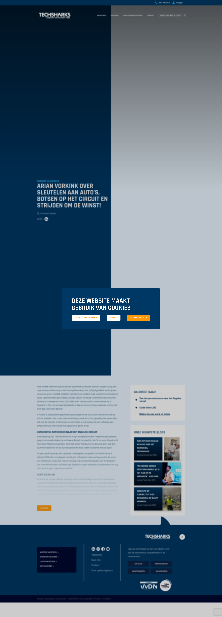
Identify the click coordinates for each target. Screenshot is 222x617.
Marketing (143, 328)
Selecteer (113, 318)
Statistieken (114, 328)
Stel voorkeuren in (111, 334)
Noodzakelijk (84, 328)
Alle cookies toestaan (138, 318)
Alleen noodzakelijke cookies (86, 318)
